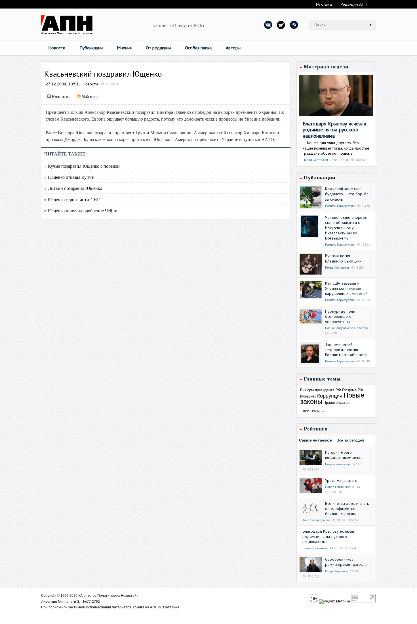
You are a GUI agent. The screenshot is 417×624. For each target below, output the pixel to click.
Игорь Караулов (336, 571)
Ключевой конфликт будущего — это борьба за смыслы (346, 193)
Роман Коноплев (337, 267)
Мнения (124, 48)
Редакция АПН (353, 4)
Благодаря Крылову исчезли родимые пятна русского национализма (334, 129)
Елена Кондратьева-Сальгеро (346, 328)
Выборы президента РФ (320, 390)
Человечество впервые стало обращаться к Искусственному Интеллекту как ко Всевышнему (346, 228)
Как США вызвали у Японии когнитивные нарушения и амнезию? (346, 288)
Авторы (233, 48)
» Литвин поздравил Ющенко (73, 188)
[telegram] (281, 24)
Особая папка (198, 48)
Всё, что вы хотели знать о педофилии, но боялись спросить (347, 508)
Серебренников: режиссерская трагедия (346, 562)
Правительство (336, 402)
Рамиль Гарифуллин (340, 205)
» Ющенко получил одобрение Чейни (80, 210)
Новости (56, 48)
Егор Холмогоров (337, 464)
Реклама (324, 4)
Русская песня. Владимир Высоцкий (343, 258)
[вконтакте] (268, 24)
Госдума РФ (352, 390)
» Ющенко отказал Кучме (69, 177)
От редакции (158, 48)
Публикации (91, 48)
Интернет (308, 396)
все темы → (314, 410)
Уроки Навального (341, 480)
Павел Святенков (315, 159)
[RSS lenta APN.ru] (294, 24)
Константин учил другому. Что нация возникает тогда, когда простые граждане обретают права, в (336, 148)
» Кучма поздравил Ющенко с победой (82, 166)
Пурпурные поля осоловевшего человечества (340, 316)
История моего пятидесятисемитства (344, 455)
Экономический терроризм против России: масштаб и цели (346, 349)
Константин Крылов (316, 520)
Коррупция (329, 396)
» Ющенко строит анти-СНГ (72, 199)
